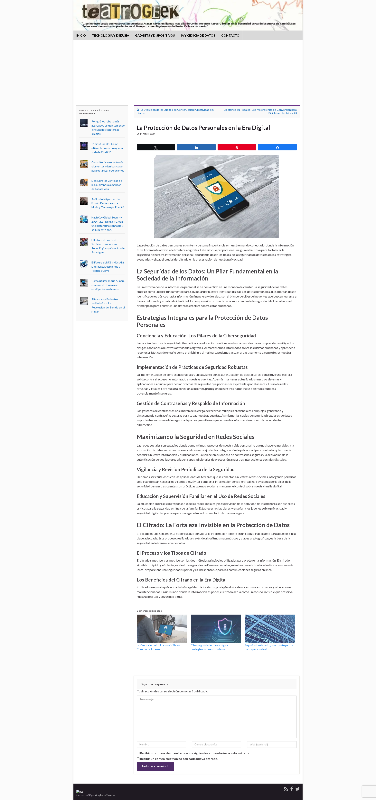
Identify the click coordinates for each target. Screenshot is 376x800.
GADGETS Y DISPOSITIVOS (155, 35)
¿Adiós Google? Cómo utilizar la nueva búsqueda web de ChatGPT (107, 148)
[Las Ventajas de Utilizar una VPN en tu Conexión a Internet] (162, 629)
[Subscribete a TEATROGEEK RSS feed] (286, 788)
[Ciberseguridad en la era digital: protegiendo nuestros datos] (216, 629)
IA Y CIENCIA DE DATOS (198, 35)
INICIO (81, 35)
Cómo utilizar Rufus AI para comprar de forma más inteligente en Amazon (108, 285)
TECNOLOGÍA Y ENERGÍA (110, 35)
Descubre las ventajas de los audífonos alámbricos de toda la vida (106, 185)
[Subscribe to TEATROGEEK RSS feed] (79, 791)
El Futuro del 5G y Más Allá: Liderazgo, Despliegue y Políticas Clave (108, 266)
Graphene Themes (105, 795)
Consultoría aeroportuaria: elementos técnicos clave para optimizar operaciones (107, 166)
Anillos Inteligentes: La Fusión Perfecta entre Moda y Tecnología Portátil (107, 203)
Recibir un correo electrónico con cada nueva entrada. (179, 758)
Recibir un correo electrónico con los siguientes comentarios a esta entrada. (195, 753)
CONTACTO (230, 35)
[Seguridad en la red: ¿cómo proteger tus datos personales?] (270, 629)
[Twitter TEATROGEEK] (297, 788)
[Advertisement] (188, 75)
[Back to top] (367, 777)
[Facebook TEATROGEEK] (291, 788)
